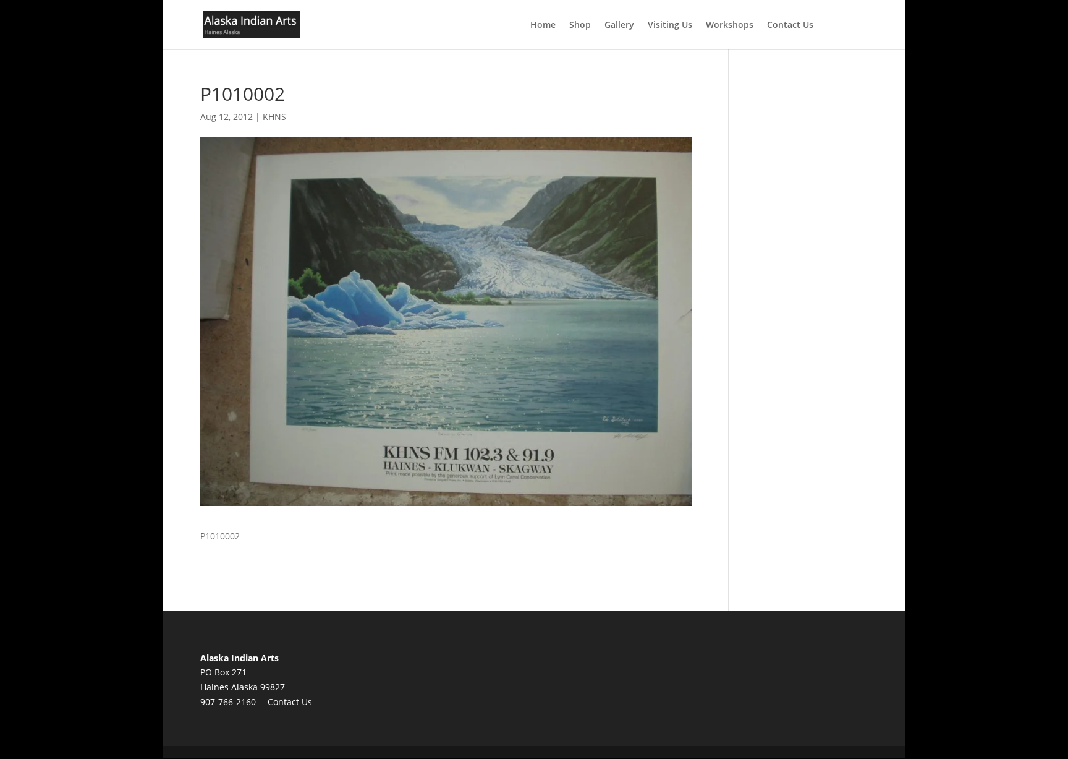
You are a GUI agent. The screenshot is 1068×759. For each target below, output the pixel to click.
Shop (580, 25)
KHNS (274, 116)
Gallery (619, 25)
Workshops (729, 25)
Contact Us (790, 25)
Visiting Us (670, 25)
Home (543, 25)
